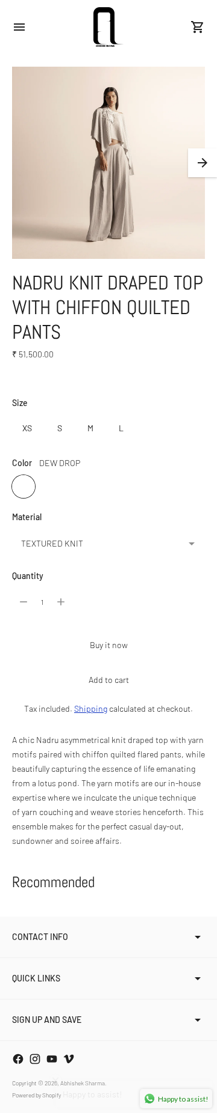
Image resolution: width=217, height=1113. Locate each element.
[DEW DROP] (23, 486)
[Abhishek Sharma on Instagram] (35, 1059)
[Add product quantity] (61, 601)
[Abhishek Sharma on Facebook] (18, 1059)
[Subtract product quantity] (23, 601)
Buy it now (109, 645)
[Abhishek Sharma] (108, 27)
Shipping (90, 708)
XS (27, 428)
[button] (202, 162)
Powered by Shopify (36, 1095)
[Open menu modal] (19, 27)
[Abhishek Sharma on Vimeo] (69, 1059)
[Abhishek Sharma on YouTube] (52, 1059)
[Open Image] (108, 163)
